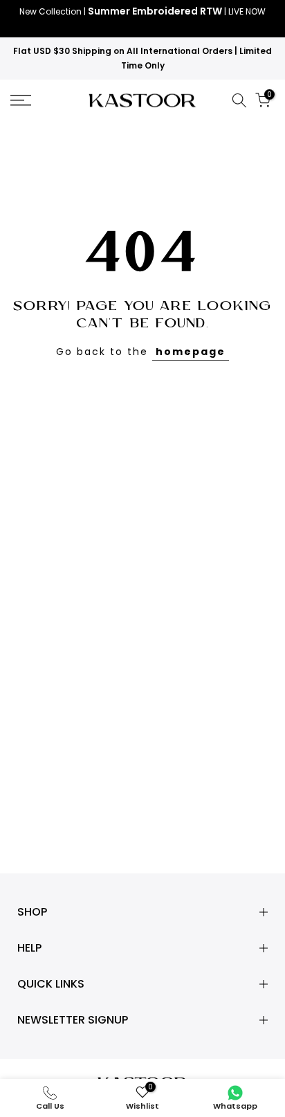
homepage (191, 351)
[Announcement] (142, 18)
